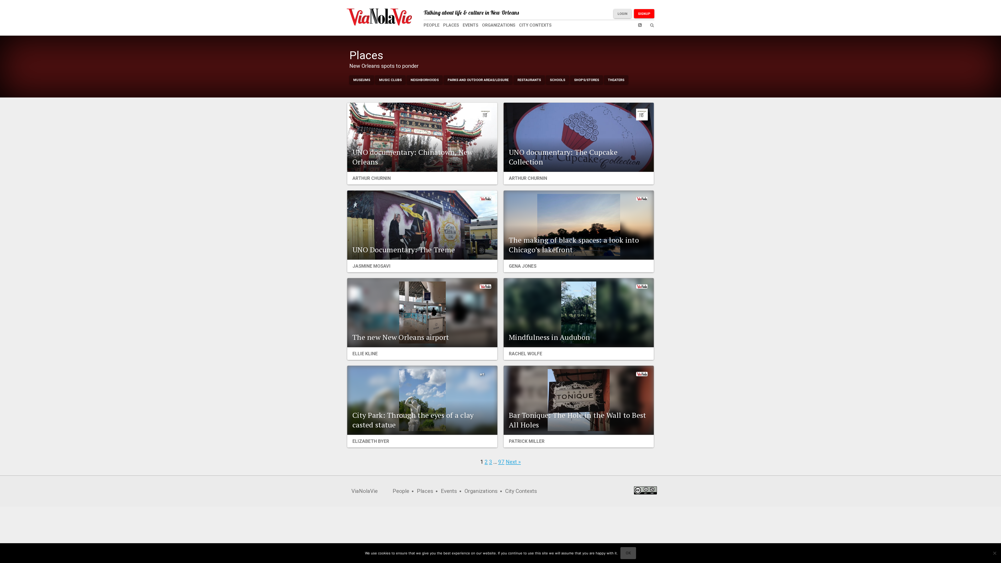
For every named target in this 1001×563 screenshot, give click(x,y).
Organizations (498, 25)
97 (501, 462)
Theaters (616, 80)
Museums (361, 80)
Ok (628, 553)
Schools (557, 80)
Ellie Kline (365, 353)
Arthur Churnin (371, 178)
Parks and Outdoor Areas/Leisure (478, 80)
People (432, 25)
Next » (513, 462)
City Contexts (535, 25)
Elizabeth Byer (370, 441)
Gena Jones (522, 266)
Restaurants (529, 80)
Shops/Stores (586, 80)
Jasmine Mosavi (371, 266)
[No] (994, 553)
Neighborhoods (425, 80)
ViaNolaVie (364, 491)
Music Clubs (390, 80)
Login (622, 14)
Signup (644, 14)
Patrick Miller (527, 441)
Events (470, 25)
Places (451, 25)
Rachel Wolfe (525, 353)
